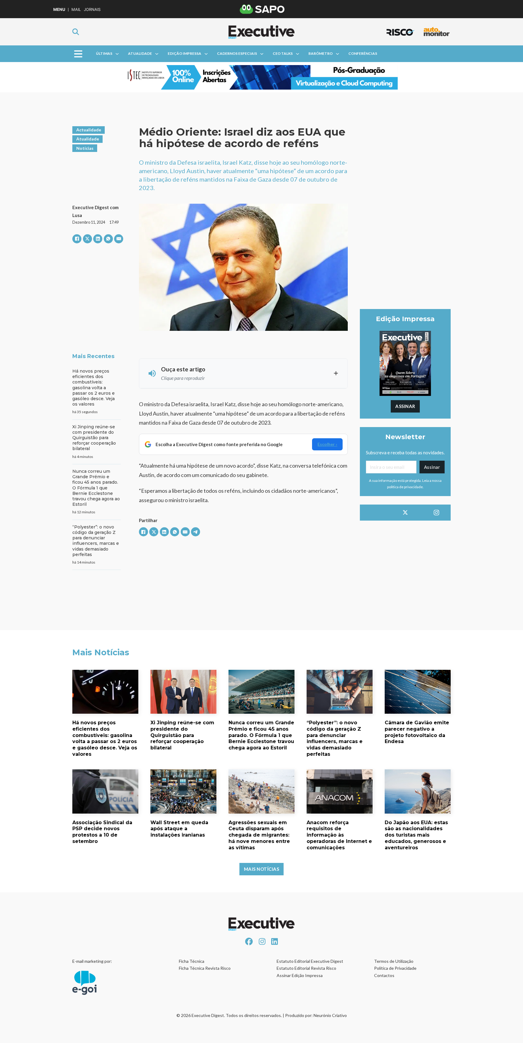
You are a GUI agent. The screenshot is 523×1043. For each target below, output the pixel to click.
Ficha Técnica (191, 961)
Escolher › (327, 444)
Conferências (362, 53)
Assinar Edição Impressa (300, 975)
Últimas (104, 53)
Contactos (384, 975)
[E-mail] (118, 238)
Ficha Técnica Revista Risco (205, 968)
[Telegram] (195, 531)
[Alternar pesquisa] (75, 31)
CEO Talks (283, 53)
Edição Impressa (184, 53)
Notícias (85, 148)
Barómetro (320, 53)
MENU (59, 10)
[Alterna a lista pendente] (117, 54)
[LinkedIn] (97, 238)
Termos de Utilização (393, 961)
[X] (87, 238)
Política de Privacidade (395, 968)
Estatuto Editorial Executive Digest (310, 961)
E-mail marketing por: (92, 961)
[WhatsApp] (108, 238)
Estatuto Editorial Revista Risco (306, 968)
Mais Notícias (261, 869)
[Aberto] (78, 53)
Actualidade (88, 129)
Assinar (405, 406)
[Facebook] (76, 238)
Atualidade (140, 53)
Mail (76, 10)
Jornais (92, 10)
